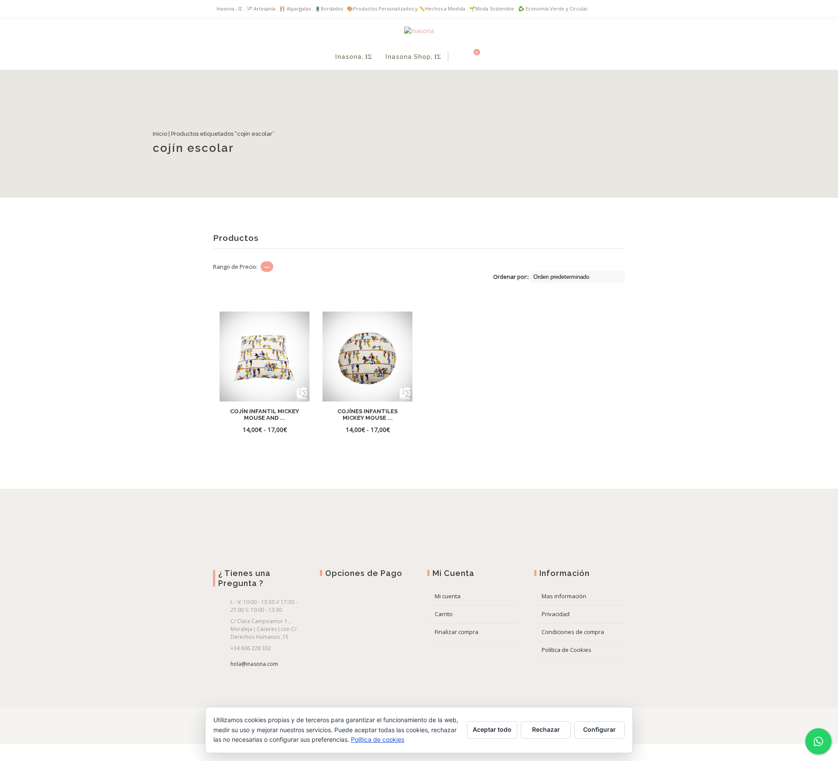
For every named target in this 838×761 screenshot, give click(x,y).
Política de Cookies (566, 650)
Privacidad (556, 614)
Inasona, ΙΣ (353, 56)
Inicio (215, 133)
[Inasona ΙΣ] (419, 31)
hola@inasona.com (254, 664)
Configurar (599, 729)
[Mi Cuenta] (457, 57)
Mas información (564, 596)
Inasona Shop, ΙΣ (413, 56)
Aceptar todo (492, 729)
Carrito (444, 614)
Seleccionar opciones (264, 416)
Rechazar (546, 729)
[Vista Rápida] (264, 429)
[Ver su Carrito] (471, 57)
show (501, 57)
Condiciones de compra (573, 632)
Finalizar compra (456, 632)
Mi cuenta (447, 596)
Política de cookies (377, 739)
